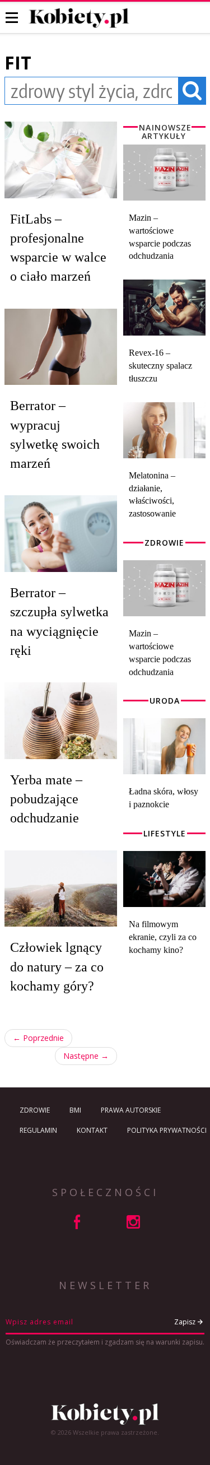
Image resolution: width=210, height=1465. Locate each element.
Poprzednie (38, 1038)
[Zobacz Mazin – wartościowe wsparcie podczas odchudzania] (164, 173)
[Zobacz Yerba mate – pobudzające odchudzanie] (61, 720)
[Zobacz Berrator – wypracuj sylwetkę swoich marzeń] (61, 347)
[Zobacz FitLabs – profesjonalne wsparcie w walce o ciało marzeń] (61, 160)
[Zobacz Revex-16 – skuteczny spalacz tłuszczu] (164, 308)
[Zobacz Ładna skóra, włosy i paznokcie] (164, 746)
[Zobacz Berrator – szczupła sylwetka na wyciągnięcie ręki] (61, 533)
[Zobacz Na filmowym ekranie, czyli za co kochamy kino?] (164, 879)
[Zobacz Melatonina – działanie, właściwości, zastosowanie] (164, 430)
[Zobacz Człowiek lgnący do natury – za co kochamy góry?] (61, 888)
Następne (86, 1055)
